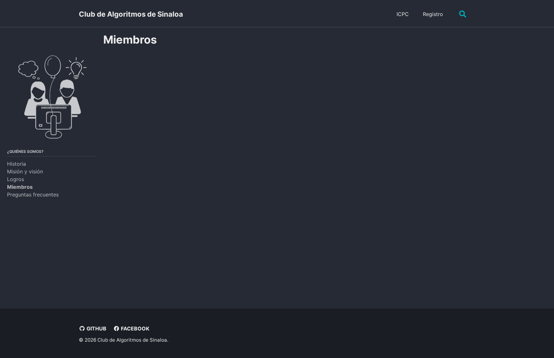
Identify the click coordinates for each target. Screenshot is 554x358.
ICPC (403, 14)
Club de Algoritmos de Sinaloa (131, 14)
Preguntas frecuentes (33, 194)
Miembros (20, 187)
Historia (16, 164)
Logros (15, 179)
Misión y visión (25, 171)
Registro (433, 14)
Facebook (134, 328)
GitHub (95, 328)
